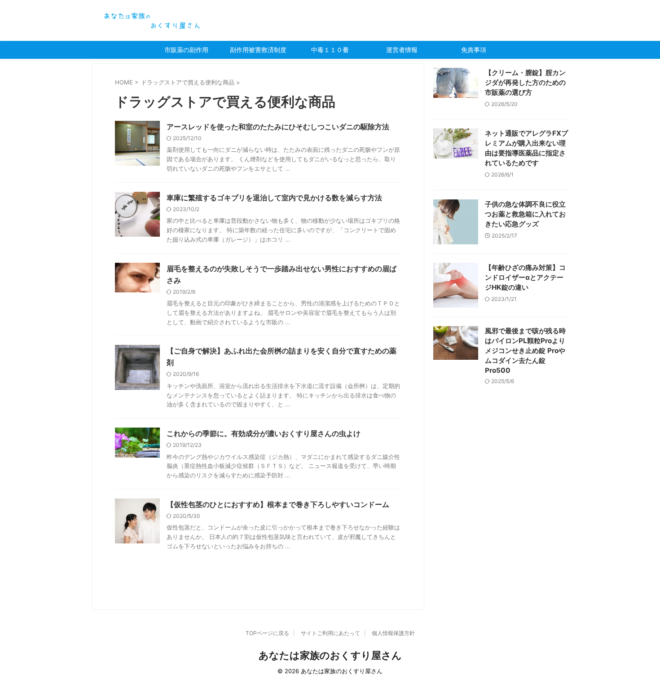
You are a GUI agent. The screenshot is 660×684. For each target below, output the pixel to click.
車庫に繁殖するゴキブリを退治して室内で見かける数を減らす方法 (274, 197)
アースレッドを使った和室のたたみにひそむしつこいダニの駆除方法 (278, 126)
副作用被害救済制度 (258, 49)
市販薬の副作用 (186, 49)
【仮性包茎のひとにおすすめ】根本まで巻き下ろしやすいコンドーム (278, 504)
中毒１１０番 (330, 49)
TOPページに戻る (267, 633)
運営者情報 (402, 49)
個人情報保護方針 (393, 633)
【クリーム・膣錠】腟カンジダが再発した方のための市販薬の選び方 (525, 82)
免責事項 (473, 49)
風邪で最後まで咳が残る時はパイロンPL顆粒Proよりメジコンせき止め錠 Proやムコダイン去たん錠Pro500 (525, 351)
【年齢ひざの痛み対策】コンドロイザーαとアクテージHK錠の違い (525, 277)
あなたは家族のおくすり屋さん (330, 655)
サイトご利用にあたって (330, 633)
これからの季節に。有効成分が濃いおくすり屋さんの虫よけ (264, 433)
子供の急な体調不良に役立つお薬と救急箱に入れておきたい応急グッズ (525, 214)
